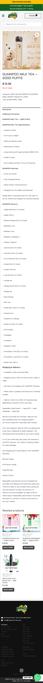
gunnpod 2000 (12, 99)
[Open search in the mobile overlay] (21, 24)
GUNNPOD (26, 647)
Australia (23, 422)
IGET (24, 624)
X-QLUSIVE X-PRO (7, 656)
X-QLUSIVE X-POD (7, 654)
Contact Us (5, 636)
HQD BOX (4, 665)
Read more (8, 547)
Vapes (20, 99)
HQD (2, 660)
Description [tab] (6, 109)
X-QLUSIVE (5, 647)
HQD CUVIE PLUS (7, 663)
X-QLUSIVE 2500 (7, 649)
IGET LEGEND (27, 636)
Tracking (4, 631)
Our (29, 439)
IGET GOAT (27, 638)
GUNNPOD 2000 (28, 649)
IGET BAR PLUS (28, 643)
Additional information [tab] (10, 114)
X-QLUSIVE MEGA (7, 652)
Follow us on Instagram (22, 674)
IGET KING (26, 631)
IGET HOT (26, 641)
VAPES (25, 97)
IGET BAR (26, 634)
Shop (2, 634)
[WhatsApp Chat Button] (37, 677)
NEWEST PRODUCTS (14, 97)
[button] (3, 16)
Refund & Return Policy (9, 629)
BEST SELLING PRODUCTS (20, 94)
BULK (24, 653)
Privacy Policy (6, 627)
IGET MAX (26, 629)
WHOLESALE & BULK (30, 656)
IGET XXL (26, 627)
